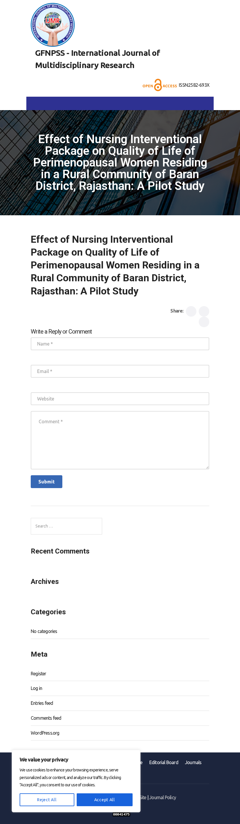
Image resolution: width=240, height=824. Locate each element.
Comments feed (46, 718)
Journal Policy (162, 797)
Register (38, 673)
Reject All (46, 799)
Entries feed (42, 703)
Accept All (104, 799)
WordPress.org (45, 732)
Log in (36, 688)
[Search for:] (66, 526)
